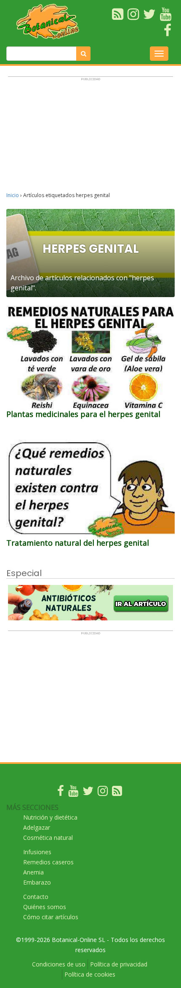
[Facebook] (60, 793)
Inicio (12, 195)
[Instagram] (103, 793)
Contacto (35, 897)
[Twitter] (88, 793)
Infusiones (37, 852)
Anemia (33, 872)
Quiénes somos (44, 907)
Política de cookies (89, 974)
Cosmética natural (48, 838)
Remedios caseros (48, 862)
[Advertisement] (90, 138)
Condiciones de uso (58, 964)
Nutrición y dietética (50, 817)
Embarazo (37, 882)
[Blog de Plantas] (117, 793)
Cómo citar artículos (50, 917)
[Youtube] (73, 793)
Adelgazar (36, 827)
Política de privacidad (118, 964)
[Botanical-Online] (50, 21)
